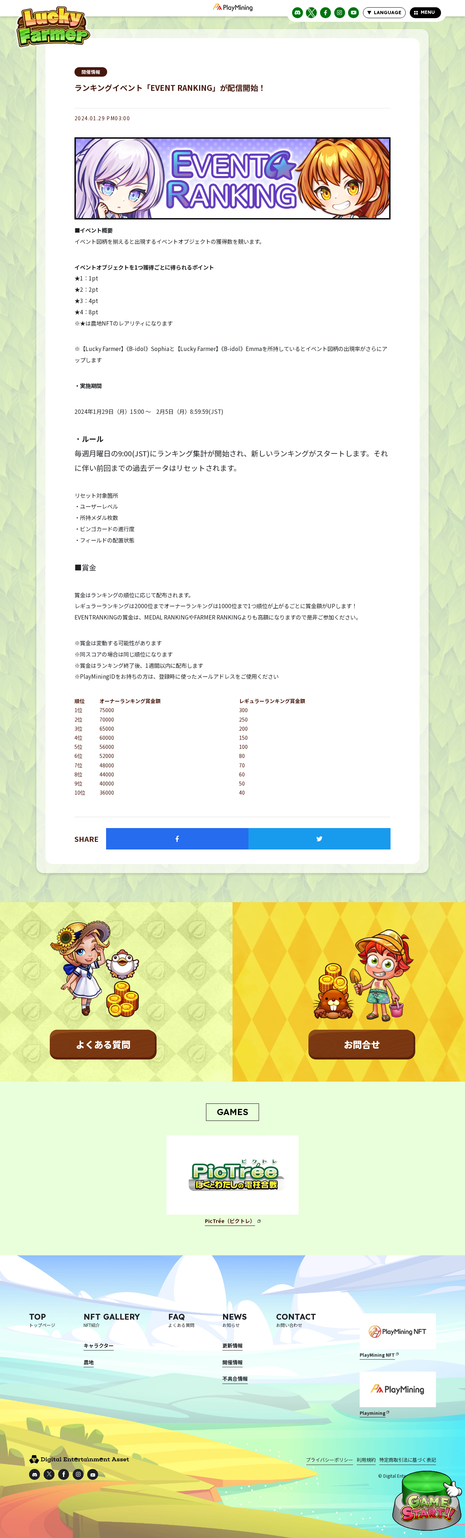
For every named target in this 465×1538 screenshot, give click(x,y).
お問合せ (362, 1044)
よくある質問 (103, 1044)
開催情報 (90, 71)
